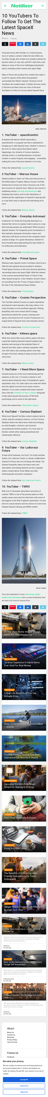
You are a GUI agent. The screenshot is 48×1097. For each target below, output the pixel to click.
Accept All (24, 1079)
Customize (24, 1086)
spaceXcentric (28, 168)
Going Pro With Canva (15, 848)
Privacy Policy (12, 1040)
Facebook (10, 1057)
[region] (24, 1077)
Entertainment (10, 659)
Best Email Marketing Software (20, 817)
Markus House (28, 210)
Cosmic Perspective (31, 327)
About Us (10, 1032)
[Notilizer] (21, 7)
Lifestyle (8, 628)
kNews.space (28, 363)
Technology (9, 690)
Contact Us (11, 1035)
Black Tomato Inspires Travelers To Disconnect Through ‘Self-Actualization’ (23, 963)
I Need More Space (30, 405)
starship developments (27, 191)
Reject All (24, 1092)
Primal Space (28, 291)
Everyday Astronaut (30, 252)
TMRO (24, 513)
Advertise (10, 1037)
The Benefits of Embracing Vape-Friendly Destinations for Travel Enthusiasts (21, 876)
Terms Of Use (12, 1042)
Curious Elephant (29, 441)
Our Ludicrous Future (31, 480)
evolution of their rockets (25, 393)
